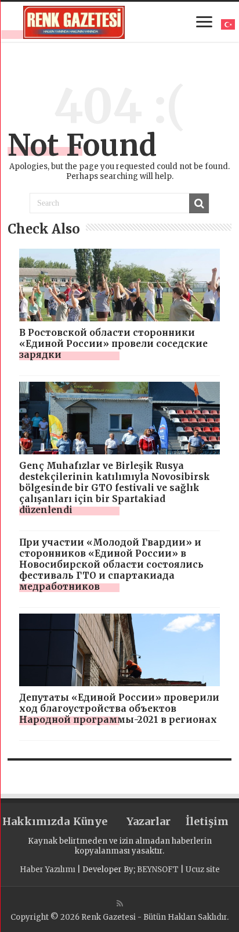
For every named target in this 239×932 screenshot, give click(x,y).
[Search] (199, 203)
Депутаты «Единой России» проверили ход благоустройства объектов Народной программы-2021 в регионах (119, 708)
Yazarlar (148, 821)
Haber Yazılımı (47, 869)
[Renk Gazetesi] (74, 20)
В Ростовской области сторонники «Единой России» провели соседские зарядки (113, 343)
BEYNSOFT (158, 869)
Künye (90, 821)
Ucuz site (203, 869)
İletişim (207, 821)
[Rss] (119, 904)
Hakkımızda (31, 821)
